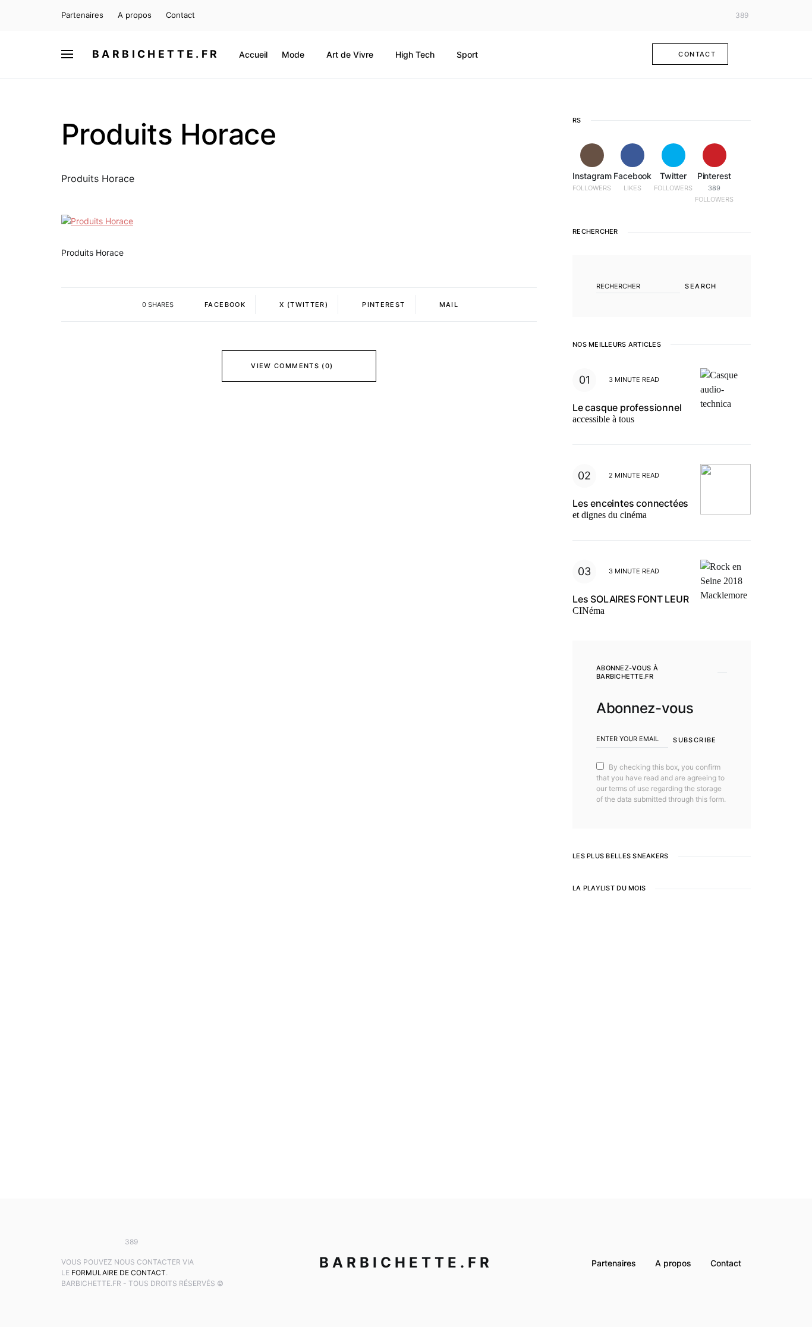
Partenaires (82, 15)
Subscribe (694, 740)
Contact (180, 15)
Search (700, 286)
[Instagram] (676, 15)
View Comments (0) (292, 366)
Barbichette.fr (156, 54)
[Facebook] (694, 15)
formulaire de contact (118, 1272)
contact (697, 54)
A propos (135, 15)
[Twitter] (711, 15)
